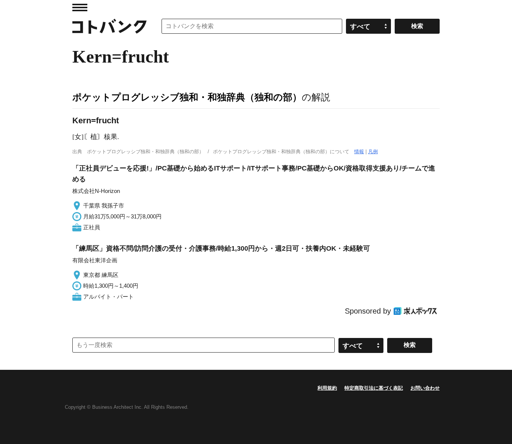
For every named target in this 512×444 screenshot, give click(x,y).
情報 (359, 151)
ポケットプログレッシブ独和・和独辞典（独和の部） (187, 97)
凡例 (373, 151)
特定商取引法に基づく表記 (373, 388)
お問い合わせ (425, 388)
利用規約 (327, 388)
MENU (79, 7)
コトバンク (109, 26)
